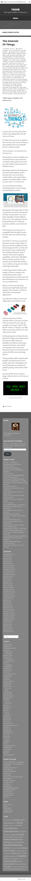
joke (16, 842)
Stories (6, 736)
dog (17, 64)
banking (7, 653)
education (13, 828)
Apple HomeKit (12, 53)
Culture (14, 825)
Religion (6, 729)
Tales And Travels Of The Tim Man (13, 777)
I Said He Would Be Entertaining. (13, 530)
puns (25, 853)
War (5, 753)
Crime (10, 50)
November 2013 (8, 593)
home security (21, 69)
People (12, 850)
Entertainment (11, 831)
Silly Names (7, 733)
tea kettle (9, 89)
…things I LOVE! (8, 782)
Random (22, 856)
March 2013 (7, 608)
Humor (24, 71)
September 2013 (8, 597)
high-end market (19, 68)
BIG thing (15, 56)
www (24, 93)
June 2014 (6, 580)
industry (4, 73)
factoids (10, 834)
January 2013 (7, 611)
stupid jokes (20, 861)
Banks (5, 650)
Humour (6, 694)
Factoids (23, 50)
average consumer (21, 53)
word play (9, 869)
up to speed (21, 92)
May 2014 (6, 582)
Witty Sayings (8, 755)
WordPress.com (8, 812)
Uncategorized (8, 745)
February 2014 (8, 587)
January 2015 (7, 567)
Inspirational (7, 696)
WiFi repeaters (9, 93)
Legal (5, 699)
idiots (21, 839)
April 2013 (7, 606)
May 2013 (6, 604)
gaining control (14, 66)
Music (5, 705)
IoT (8, 74)
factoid (6, 835)
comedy (6, 668)
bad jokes (22, 820)
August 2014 (7, 576)
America (10, 820)
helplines (6, 683)
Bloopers (6, 655)
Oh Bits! (6, 709)
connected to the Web (15, 63)
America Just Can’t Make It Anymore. (14, 479)
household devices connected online (12, 71)
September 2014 (8, 574)
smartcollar (5, 87)
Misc (6, 845)
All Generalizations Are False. (12, 519)
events (21, 831)
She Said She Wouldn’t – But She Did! (14, 505)
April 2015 (7, 562)
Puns (5, 722)
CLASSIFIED (7, 666)
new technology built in (21, 81)
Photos (6, 718)
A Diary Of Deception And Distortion (14, 762)
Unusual (6, 747)
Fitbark (7, 66)
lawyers (7, 703)
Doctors (7, 688)
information (10, 73)
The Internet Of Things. (10, 42)
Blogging (6, 823)
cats (6, 712)
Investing (4, 52)
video (5, 751)
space (19, 858)
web (26, 92)
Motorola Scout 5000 (16, 79)
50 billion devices (15, 52)
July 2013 (6, 600)
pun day (21, 853)
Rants (5, 727)
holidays (6, 685)
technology (21, 89)
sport (22, 858)
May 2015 (6, 560)
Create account (8, 804)
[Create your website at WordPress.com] (15, 2)
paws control (22, 82)
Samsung (13, 84)
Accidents (6, 644)
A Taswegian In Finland (10, 768)
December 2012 (8, 613)
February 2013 (8, 609)
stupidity (13, 861)
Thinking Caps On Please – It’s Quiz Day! (15, 528)
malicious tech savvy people (13, 76)
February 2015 (8, 565)
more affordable (15, 77)
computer (5, 61)
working (24, 869)
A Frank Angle (8, 791)
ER (5, 690)
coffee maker (15, 60)
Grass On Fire (7, 773)
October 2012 (7, 617)
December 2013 (8, 591)
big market (13, 55)
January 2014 (7, 589)
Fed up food (7, 766)
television (18, 864)
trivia (15, 866)
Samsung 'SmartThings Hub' (11, 84)
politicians (9, 853)
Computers (5, 50)
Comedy (19, 823)
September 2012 (8, 619)
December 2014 (8, 569)
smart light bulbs (17, 85)
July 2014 (6, 578)
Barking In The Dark (9, 780)
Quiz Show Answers (9, 725)
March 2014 (7, 586)
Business (19, 48)
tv (4, 744)
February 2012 (8, 631)
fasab (15, 9)
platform (8, 84)
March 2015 (7, 563)
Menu (15, 18)
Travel (12, 866)
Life (22, 842)
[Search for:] (11, 637)
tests (24, 864)
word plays (15, 869)
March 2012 (7, 630)
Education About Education (11, 468)
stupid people (9, 864)
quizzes (16, 856)
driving (7, 665)
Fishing (6, 679)
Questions (6, 723)
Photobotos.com (8, 769)
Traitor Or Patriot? (9, 543)
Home (4, 24)
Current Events (17, 50)
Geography (16, 837)
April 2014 (7, 584)
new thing (5, 82)
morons (7, 848)
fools (17, 835)
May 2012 (6, 626)
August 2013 (7, 598)
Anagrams (6, 646)
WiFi (3, 93)
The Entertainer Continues (11, 514)
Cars (5, 663)
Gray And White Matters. (11, 486)
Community (6, 825)
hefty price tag (11, 68)
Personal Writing (18, 851)
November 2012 (8, 615)
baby (8, 55)
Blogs (11, 823)
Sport (5, 734)
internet (16, 73)
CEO (10, 60)
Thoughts (18, 90)
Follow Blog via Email (13, 441)
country (11, 825)
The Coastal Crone (9, 793)
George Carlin (8, 681)
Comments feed (8, 810)
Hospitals (6, 687)
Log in (5, 806)
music (19, 848)
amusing (15, 820)
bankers (7, 652)
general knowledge (8, 837)
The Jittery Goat (8, 795)
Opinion (10, 82)
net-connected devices (8, 81)
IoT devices (12, 74)
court (6, 701)
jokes (19, 842)
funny (21, 834)
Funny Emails (7, 775)
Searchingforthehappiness (11, 788)
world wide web (18, 93)
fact (24, 831)
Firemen (6, 677)
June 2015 (6, 558)
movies (16, 848)
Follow (8, 454)
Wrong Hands (7, 786)
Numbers (6, 707)
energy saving (22, 64)
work (20, 869)
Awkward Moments (9, 648)
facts (3, 66)
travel (5, 742)
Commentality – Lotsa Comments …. (14, 764)
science (10, 858)
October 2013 (7, 595)
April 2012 (7, 628)
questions (7, 856)
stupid (6, 861)
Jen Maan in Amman (9, 790)
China (14, 823)
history (21, 837)
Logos (6, 740)
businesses (11, 58)
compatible (23, 60)
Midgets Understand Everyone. (12, 541)
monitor (9, 77)
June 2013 (6, 602)
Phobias (6, 716)
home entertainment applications (15, 68)
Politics (6, 720)
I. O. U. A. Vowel (8, 503)
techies (15, 89)
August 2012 (7, 620)
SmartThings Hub (13, 87)
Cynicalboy (7, 784)
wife (5, 869)
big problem (19, 55)
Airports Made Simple (10, 771)
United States (22, 866)
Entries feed (7, 808)
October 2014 (7, 573)
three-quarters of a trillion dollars (13, 91)
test (22, 864)
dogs (6, 714)
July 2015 (6, 556)
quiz (11, 856)
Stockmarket (8, 661)
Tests (5, 738)
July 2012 (6, 622)
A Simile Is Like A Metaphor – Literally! (15, 481)
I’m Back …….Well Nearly (10, 462)
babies (4, 55)
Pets (3, 84)
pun (18, 853)
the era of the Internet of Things (15, 89)
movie (11, 848)
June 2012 (6, 624)
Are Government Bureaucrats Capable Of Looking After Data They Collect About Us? (15, 537)
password (15, 82)
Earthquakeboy (8, 779)
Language (6, 698)
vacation (6, 749)
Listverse (6, 797)
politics (14, 853)
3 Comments (8, 406)
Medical (7, 692)
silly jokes (15, 859)
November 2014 (8, 571)
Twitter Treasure (8, 473)
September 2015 (8, 554)
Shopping (6, 731)
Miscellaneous (15, 845)
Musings (24, 79)
